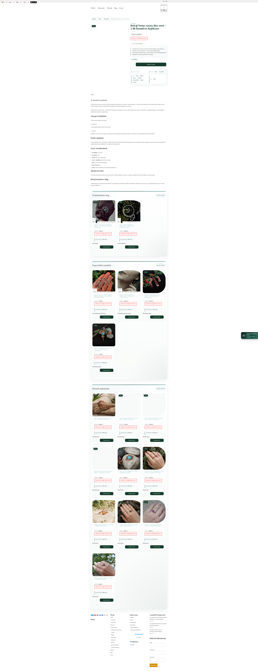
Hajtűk (112, 635)
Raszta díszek (106, 18)
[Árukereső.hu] (139, 635)
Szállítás (132, 617)
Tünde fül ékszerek (115, 647)
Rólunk (109, 8)
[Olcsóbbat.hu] (134, 642)
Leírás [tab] (92, 94)
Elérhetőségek (133, 622)
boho (137, 75)
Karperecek (113, 640)
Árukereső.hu (139, 637)
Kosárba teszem (151, 64)
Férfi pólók (113, 622)
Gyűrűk (112, 632)
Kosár (121, 8)
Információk (132, 625)
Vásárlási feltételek (134, 627)
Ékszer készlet (114, 627)
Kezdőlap (94, 18)
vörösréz (134, 82)
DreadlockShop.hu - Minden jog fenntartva (100, 669)
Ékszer (100, 18)
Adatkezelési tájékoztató (135, 630)
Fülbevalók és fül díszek (116, 630)
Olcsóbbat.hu (132, 644)
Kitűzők (112, 642)
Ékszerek (112, 625)
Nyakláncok (113, 637)
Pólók (111, 617)
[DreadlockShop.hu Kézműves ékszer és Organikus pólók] (164, 8)
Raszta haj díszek (114, 645)
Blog (115, 8)
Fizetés (131, 620)
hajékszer (141, 75)
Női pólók (113, 620)
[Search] (163, 1)
